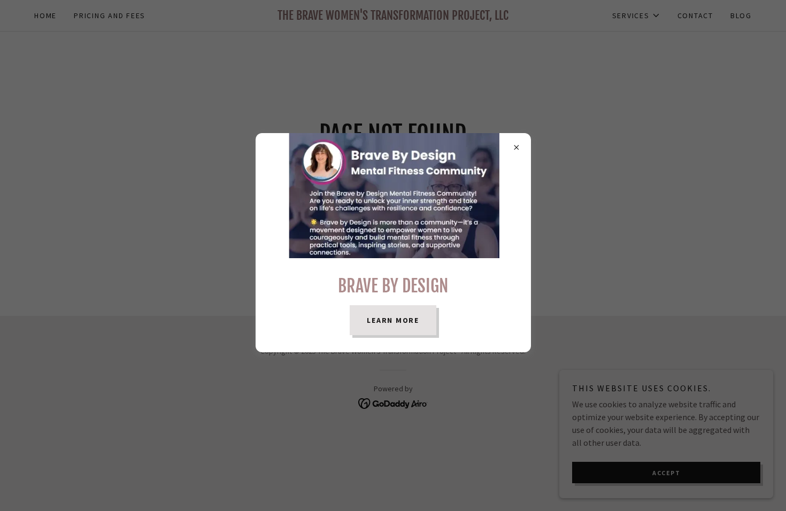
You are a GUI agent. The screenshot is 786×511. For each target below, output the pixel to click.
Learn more (393, 320)
